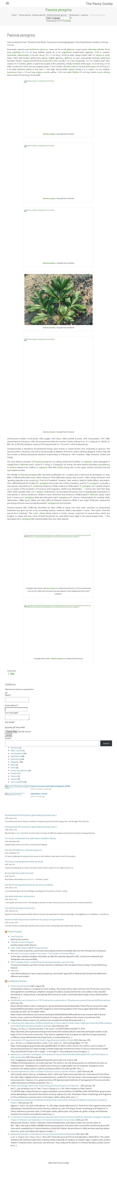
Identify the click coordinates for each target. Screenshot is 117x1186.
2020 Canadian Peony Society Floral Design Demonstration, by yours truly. (42, 962)
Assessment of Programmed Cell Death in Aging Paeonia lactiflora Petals (42, 1040)
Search (8, 738)
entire (73, 66)
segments (89, 52)
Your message (11, 712)
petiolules (16, 52)
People (14, 773)
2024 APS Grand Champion (22, 942)
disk (41, 69)
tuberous (44, 49)
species (14, 779)
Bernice (8, 873)
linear (42, 55)
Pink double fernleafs (33, 861)
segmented (66, 52)
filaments (21, 69)
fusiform (33, 49)
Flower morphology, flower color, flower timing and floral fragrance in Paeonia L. (45, 1085)
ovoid (99, 72)
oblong (106, 72)
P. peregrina (43, 483)
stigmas (39, 72)
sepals (10, 63)
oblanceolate (23, 55)
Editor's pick (16, 750)
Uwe (7, 908)
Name (8, 695)
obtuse (99, 55)
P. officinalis (23, 464)
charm (18, 833)
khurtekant (10, 815)
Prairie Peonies (15, 931)
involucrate (47, 61)
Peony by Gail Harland (20, 986)
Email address (11, 705)
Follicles (75, 72)
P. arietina (35, 486)
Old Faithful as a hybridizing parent (27, 850)
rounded (76, 63)
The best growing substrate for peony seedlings (32, 884)
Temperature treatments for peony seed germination (41, 919)
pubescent (105, 58)
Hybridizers (16, 756)
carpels (71, 69)
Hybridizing (15, 759)
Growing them (17, 753)
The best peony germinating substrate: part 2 (37, 815)
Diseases (15, 747)
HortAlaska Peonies (17, 981)
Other (13, 767)
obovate (66, 66)
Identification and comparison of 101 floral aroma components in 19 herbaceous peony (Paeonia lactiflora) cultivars (60, 1000)
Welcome (15, 970)
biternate (92, 49)
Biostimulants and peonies (23, 896)
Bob (6, 850)
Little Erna (30, 879)
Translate (66, 21)
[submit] (6, 692)
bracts (55, 61)
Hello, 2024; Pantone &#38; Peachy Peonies (29, 948)
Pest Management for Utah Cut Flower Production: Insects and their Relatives (44, 1071)
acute (107, 55)
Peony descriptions (19, 770)
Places (13, 776)
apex (88, 63)
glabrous (71, 49)
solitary (26, 61)
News (13, 764)
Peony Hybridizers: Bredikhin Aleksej (40, 838)
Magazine (15, 762)
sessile (47, 72)
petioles (100, 49)
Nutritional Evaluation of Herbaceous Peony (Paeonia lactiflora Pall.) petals (43, 1134)
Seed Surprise (17, 936)
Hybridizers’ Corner (39, 793)
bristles (26, 58)
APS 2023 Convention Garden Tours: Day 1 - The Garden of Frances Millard (43, 953)
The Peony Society (99, 3)
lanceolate (11, 55)
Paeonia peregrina (49, 134)
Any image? (10, 722)
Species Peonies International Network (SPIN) (50, 786)
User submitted (17, 782)
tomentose (12, 72)
